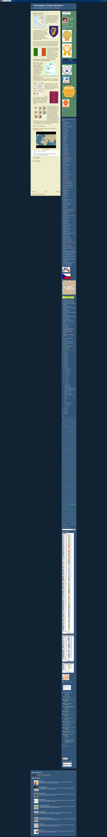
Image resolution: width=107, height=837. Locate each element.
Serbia (63, 504)
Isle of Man (66, 475)
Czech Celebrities (68, 444)
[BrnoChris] (62, 110)
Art (70, 422)
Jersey (73, 475)
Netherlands (70, 488)
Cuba (67, 443)
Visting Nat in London (68, 393)
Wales (65, 401)
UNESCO (66, 518)
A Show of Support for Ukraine (69, 388)
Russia (70, 500)
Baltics (69, 426)
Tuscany (74, 517)
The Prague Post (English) (68, 341)
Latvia (72, 478)
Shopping (66, 504)
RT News (63, 500)
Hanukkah (71, 471)
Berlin (63, 428)
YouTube (46, 154)
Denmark (65, 458)
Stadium (72, 509)
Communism (69, 439)
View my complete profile (68, 26)
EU (42, 153)
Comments (66, 765)
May (65, 379)
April (66, 381)
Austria (75, 423)
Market (69, 482)
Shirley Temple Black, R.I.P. (69, 390)
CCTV (69, 435)
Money (70, 484)
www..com (67, 684)
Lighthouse (68, 479)
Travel (72, 516)
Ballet (67, 426)
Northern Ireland (67, 385)
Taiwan (63, 512)
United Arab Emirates (72, 518)
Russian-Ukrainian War (65, 501)
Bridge (63, 431)
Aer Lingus (63, 418)
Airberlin (71, 418)
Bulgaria (74, 431)
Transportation (64, 516)
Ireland (51, 153)
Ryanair (71, 501)
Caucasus (63, 435)
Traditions (66, 514)
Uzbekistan (64, 521)
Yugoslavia (68, 525)
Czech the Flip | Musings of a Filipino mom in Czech (69, 707)
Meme (75, 482)
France (75, 466)
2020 (65, 358)
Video (71, 521)
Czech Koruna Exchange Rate (69, 297)
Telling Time (41, 829)
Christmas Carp (42, 793)
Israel (69, 475)
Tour (75, 513)
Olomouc (66, 492)
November (67, 370)
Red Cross (70, 497)
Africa (66, 418)
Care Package (67, 434)
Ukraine (63, 518)
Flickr (65, 465)
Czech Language (67, 452)
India (72, 474)
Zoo (71, 525)
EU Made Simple (73, 461)
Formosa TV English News (66, 466)
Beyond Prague (68, 696)
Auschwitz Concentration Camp (45, 817)
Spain (67, 509)
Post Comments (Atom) (40, 194)
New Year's (74, 488)
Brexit (75, 430)
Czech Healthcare (70, 449)
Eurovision (71, 462)
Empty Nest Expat (68, 703)
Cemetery (72, 435)
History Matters (46, 153)
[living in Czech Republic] (65, 679)
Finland (63, 465)
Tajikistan (66, 512)
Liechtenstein (64, 479)
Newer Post (33, 191)
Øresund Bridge (42, 811)
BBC (63, 427)
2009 (65, 414)
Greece (72, 470)
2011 (65, 411)
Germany (69, 469)
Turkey (67, 517)
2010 (65, 412)
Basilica (74, 426)
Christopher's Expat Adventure (48, 5)
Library (75, 478)
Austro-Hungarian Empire (44, 805)
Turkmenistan (70, 517)
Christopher (71, 18)
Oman (72, 492)
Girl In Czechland (68, 724)
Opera (75, 492)
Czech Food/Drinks (70, 448)
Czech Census (73, 444)
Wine (73, 522)
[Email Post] (34, 152)
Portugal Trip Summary (68, 402)
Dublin (70, 458)
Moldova (74, 483)
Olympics (70, 492)
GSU (65, 471)
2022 (65, 355)
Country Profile (38, 153)
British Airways (66, 431)
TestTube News (64, 513)
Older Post (58, 191)
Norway (70, 491)
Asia (75, 422)
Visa (75, 521)
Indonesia (74, 474)
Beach (65, 427)
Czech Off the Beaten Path (70, 721)
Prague (66, 496)
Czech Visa (70, 456)
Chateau (72, 436)
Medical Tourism (67, 398)
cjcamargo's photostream (68, 687)
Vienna (73, 521)
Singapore (71, 505)
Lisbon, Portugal (67, 404)
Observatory (74, 491)
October (66, 371)
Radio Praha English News (68, 343)
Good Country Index (68, 470)
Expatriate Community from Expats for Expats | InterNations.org (69, 741)
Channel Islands (69, 436)
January (66, 406)
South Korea (74, 508)
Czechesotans (67, 711)
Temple (75, 512)
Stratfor (75, 509)
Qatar (69, 496)
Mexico (68, 483)
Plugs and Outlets (42, 799)
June (66, 378)
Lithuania (71, 479)
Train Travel (70, 514)
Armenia (68, 422)
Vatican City (67, 521)
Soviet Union (64, 509)
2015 (65, 365)
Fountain (72, 466)
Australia (71, 423)
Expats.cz (66, 738)
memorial (63, 483)
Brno (70, 431)
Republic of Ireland (38, 13)
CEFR (65, 399)
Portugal (63, 496)
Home (46, 191)
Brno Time (66, 13)
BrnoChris (63, 109)
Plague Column (70, 495)
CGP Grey (65, 436)
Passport (66, 495)
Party (63, 495)
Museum (67, 487)
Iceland (70, 474)
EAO (75, 458)
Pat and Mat (41, 780)
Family (75, 462)
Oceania (63, 492)
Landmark (63, 478)
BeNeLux (74, 427)
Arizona (65, 422)
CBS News (67, 435)
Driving (68, 458)
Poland (75, 495)
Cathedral (74, 434)
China (75, 436)
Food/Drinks (69, 465)
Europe (67, 462)
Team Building (70, 512)
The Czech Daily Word (67, 346)
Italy (70, 475)
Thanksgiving (69, 513)
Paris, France (41, 823)
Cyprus (72, 443)
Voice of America (64, 522)
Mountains (63, 487)
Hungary (65, 474)
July (65, 376)
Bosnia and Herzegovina (66, 430)
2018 (65, 361)
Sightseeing (73, 504)
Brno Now (65, 344)
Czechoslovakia (70, 457)
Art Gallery (72, 422)
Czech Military (67, 453)
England (63, 461)
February (66, 384)
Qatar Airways (72, 496)
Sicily (68, 504)
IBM (68, 474)
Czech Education (73, 447)
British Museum (67, 391)
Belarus (69, 427)
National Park (74, 487)
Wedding (71, 522)
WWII (44, 154)
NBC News (66, 488)
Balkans (65, 426)
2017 (65, 362)
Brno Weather (66, 12)
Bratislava (72, 430)
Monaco (65, 484)
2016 (65, 364)
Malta (66, 482)
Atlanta (63, 423)
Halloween (67, 471)
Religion (34, 154)
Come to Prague (66, 349)
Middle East (71, 483)
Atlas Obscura (67, 423)
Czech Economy (68, 447)
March (66, 382)
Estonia (67, 461)
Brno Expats (65, 339)
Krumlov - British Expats (69, 731)
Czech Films (64, 448)
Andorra (71, 419)
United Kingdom (39, 154)
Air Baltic (68, 418)
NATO (63, 488)
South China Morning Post (67, 508)
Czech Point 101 (66, 347)
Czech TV (66, 456)
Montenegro (74, 484)
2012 (65, 409)
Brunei (72, 431)
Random (67, 497)
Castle (71, 434)
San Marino (74, 501)
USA (75, 520)
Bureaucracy (64, 432)
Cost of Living (69, 440)
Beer (66, 427)
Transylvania (69, 516)
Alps (65, 419)
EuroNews (63, 462)
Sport (69, 509)
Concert (66, 440)
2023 (65, 353)
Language (54, 153)
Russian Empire (73, 500)
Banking (72, 426)
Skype (75, 505)
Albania (63, 419)
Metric (66, 483)
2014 (65, 367)
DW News (72, 458)
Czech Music (71, 453)
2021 (65, 356)
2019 (65, 359)
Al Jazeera (74, 418)
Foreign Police (73, 465)
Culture (70, 443)
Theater (73, 513)
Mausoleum (71, 482)
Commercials (64, 439)
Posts (65, 763)
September (67, 373)
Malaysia (63, 482)
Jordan (75, 475)
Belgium (71, 427)
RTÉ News (66, 500)
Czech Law (72, 452)
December (67, 368)
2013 (65, 408)
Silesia (63, 505)
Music (70, 487)
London (74, 479)
